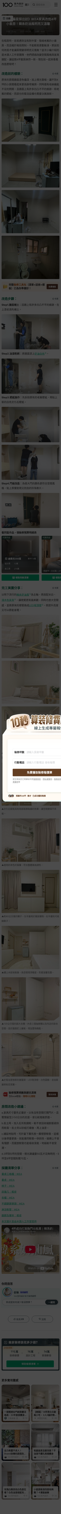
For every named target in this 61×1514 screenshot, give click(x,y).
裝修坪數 (19, 752)
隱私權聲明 (47, 779)
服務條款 (37, 779)
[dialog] (30, 757)
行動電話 (19, 762)
